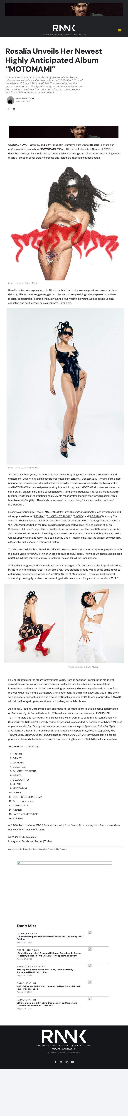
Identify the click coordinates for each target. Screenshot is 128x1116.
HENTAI (39, 516)
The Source (61, 849)
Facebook (27, 841)
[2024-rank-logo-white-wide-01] (64, 25)
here (68, 303)
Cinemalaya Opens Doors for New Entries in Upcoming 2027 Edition (50, 938)
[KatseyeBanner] (89, 981)
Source (51, 849)
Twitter (39, 841)
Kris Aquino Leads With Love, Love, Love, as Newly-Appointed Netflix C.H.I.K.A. (46, 971)
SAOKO (78, 516)
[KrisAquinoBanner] (89, 965)
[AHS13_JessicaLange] (89, 948)
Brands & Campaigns (31, 966)
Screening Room (28, 950)
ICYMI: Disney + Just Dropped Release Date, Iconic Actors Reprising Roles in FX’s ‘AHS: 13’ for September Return (49, 954)
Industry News (27, 933)
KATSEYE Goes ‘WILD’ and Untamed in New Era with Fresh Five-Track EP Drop (49, 987)
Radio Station (26, 849)
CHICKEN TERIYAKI (59, 516)
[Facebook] (8, 109)
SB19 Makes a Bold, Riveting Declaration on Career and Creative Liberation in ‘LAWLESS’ (47, 1004)
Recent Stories (40, 849)
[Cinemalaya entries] (89, 932)
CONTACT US (69, 1049)
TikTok (48, 841)
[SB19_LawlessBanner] (89, 998)
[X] (14, 109)
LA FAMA (95, 516)
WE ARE (56, 1049)
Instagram (14, 841)
